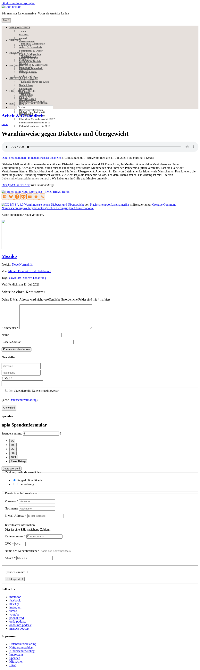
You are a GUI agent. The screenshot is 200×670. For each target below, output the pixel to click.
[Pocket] (23, 197)
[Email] (30, 197)
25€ (13, 449)
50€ (13, 453)
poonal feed (16, 618)
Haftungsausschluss (21, 647)
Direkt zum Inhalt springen (18, 3)
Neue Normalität (22, 264)
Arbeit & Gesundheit (23, 115)
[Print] (36, 197)
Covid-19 (15, 277)
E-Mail (7, 378)
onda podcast (17, 621)
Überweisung (25, 484)
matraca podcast (19, 628)
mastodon (15, 597)
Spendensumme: (12, 433)
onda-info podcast (20, 625)
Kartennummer (15, 536)
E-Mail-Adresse (11, 342)
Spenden (14, 658)
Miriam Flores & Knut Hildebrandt (29, 271)
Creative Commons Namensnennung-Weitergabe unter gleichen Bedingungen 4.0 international (89, 206)
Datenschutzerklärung (23, 399)
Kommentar (10, 328)
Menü (6, 20)
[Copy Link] (42, 197)
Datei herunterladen (14, 157)
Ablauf (10, 558)
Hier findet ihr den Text (16, 185)
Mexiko (9, 256)
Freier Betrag (18, 461)
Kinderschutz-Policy (22, 651)
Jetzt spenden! (11, 468)
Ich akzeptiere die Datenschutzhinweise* (34, 390)
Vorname (11, 501)
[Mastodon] (5, 197)
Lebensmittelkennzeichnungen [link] (20, 178)
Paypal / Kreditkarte (29, 480)
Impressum (16, 654)
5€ (12, 440)
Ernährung (39, 277)
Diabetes (26, 277)
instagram (15, 607)
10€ (13, 444)
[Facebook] (17, 197)
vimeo (13, 611)
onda (5, 124)
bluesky (14, 604)
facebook (15, 600)
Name (5, 334)
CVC (9, 543)
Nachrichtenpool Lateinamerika (109, 204)
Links (12, 665)
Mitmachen (16, 661)
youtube (14, 614)
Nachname (12, 508)
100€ (13, 457)
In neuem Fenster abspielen (45, 157)
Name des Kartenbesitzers (22, 550)
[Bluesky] (11, 197)
